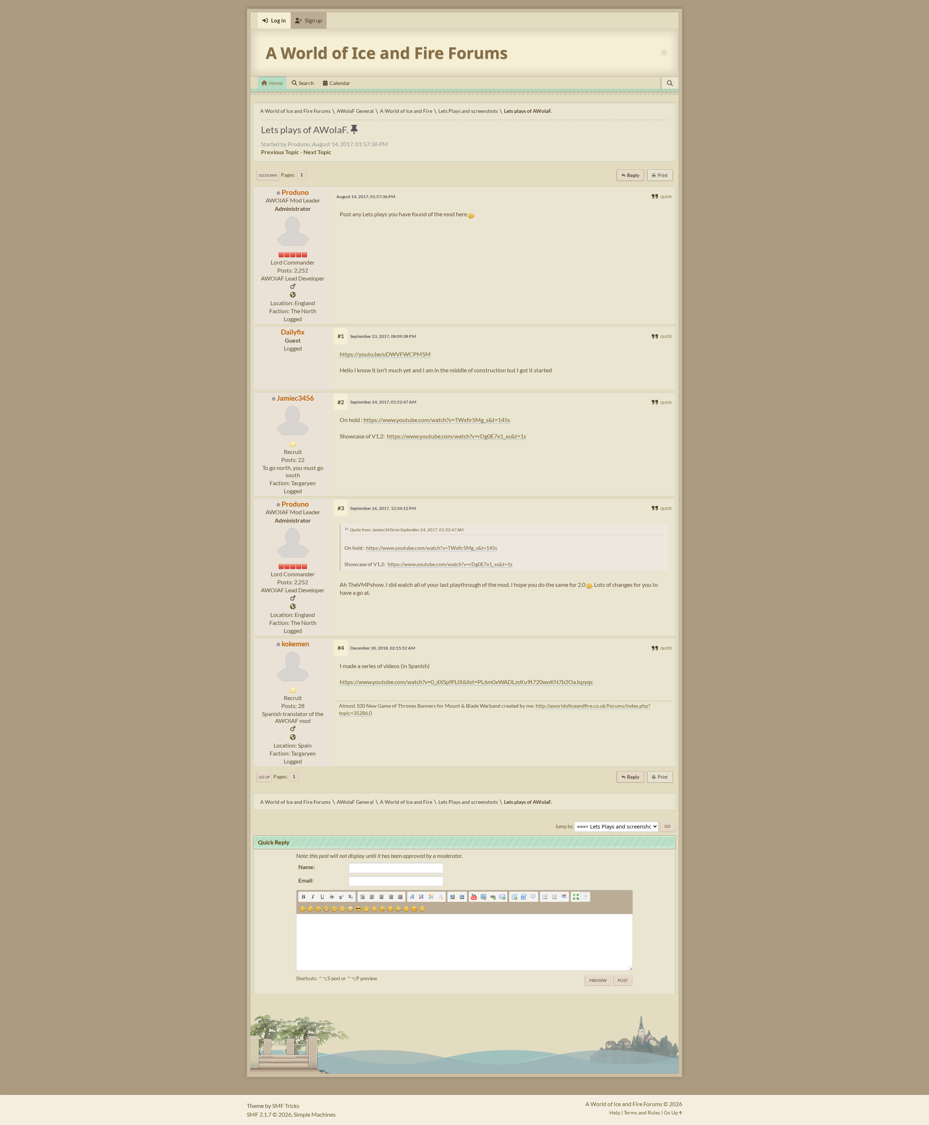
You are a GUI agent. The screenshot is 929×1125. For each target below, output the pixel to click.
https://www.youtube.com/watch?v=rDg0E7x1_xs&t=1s (456, 436)
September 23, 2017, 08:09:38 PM (383, 336)
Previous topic (280, 151)
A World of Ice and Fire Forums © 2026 (633, 1103)
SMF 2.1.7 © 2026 (269, 1114)
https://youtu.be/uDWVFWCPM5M (385, 354)
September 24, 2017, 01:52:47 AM (383, 402)
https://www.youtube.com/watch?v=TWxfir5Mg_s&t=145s (437, 419)
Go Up (264, 777)
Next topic (317, 151)
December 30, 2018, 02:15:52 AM (382, 648)
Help (614, 1112)
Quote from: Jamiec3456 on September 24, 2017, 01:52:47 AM (406, 529)
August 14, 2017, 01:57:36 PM (365, 196)
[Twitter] (293, 294)
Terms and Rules (642, 1112)
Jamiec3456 (295, 398)
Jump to (563, 826)
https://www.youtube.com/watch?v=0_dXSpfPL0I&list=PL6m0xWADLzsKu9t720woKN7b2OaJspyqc (466, 681)
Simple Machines (315, 1114)
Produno (295, 192)
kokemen (295, 643)
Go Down (268, 175)
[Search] (670, 83)
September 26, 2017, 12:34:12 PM (383, 508)
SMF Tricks (285, 1105)
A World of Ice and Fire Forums (387, 53)
